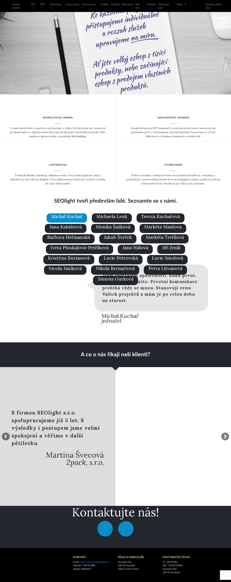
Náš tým (137, 6)
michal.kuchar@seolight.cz (94, 562)
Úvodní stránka (16, 6)
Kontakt (151, 4)
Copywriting (72, 4)
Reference (127, 4)
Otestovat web (163, 6)
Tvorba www (89, 4)
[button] (6, 436)
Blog (179, 4)
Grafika (104, 4)
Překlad (115, 4)
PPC (42, 4)
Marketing (55, 4)
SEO (33, 4)
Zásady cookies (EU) (213, 6)
